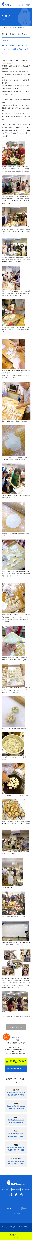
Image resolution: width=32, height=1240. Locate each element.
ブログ (11, 27)
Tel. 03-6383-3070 (16, 1122)
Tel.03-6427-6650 (16, 1136)
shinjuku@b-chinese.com (16, 1120)
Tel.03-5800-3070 (16, 1095)
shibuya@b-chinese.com (16, 1133)
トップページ (4, 27)
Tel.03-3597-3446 (16, 1150)
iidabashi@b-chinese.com (16, 1092)
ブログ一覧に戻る (16, 1027)
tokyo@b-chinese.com (16, 1161)
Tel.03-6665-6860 (16, 1164)
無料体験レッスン (16, 1236)
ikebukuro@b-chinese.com (16, 1106)
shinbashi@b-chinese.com (16, 1147)
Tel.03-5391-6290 (16, 1109)
